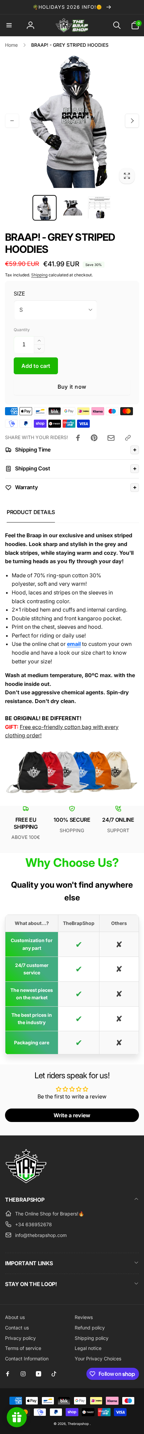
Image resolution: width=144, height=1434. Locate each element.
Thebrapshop (78, 1424)
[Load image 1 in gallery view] (44, 208)
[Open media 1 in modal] (72, 120)
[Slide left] (12, 121)
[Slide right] (132, 121)
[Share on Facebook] (78, 437)
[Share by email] (111, 438)
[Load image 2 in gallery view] (72, 208)
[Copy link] (128, 437)
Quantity (22, 329)
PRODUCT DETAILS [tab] (31, 512)
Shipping (39, 274)
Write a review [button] (72, 1115)
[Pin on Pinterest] (94, 437)
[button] (9, 25)
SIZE (19, 293)
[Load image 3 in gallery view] (99, 208)
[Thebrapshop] (26, 1181)
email (74, 644)
